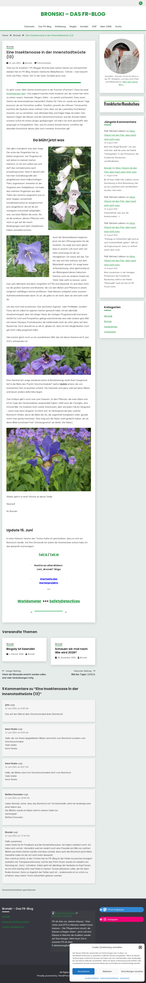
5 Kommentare (44, 63)
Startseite (29, 26)
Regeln (73, 26)
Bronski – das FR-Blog (73, 14)
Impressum (124, 978)
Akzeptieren (84, 971)
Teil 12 (43, 555)
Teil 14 (54, 555)
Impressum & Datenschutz (15, 921)
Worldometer (29, 601)
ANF (94, 26)
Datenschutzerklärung (109, 978)
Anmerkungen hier (15, 93)
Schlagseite (110, 331)
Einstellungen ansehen (131, 971)
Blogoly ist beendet (20, 649)
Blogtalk (108, 316)
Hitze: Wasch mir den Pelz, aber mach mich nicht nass (120, 135)
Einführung (60, 26)
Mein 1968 (105, 26)
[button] (140, 947)
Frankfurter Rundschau (65, 913)
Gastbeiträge (110, 326)
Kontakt (84, 26)
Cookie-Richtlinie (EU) (13, 926)
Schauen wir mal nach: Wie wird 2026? (71, 650)
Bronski (10, 46)
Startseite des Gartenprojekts (48, 580)
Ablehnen (107, 971)
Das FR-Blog (44, 26)
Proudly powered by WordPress (53, 975)
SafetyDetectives (64, 601)
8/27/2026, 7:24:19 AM (62, 916)
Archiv (118, 26)
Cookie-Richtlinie (92, 978)
